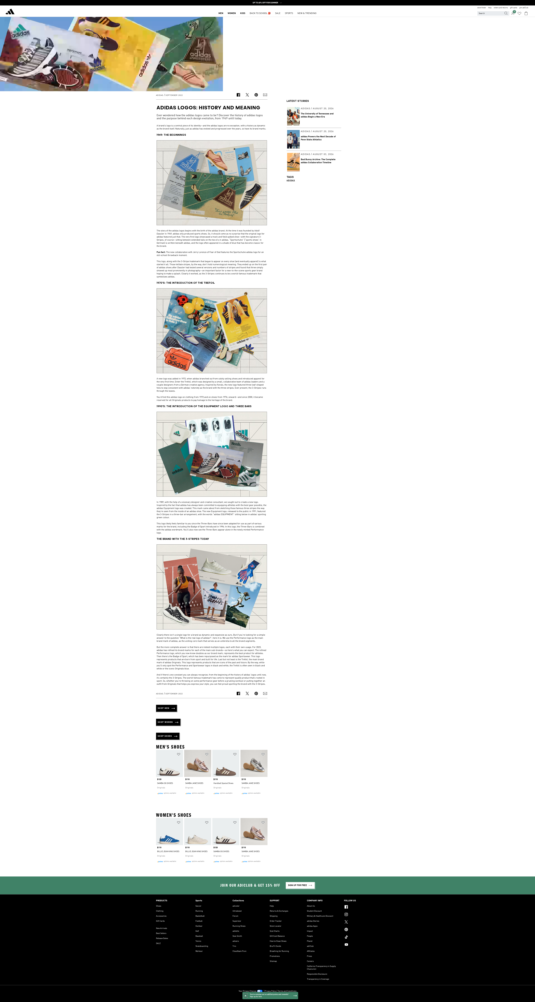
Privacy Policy (270, 991)
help (490, 8)
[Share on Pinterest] (256, 95)
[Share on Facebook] (238, 95)
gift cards (513, 8)
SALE (277, 13)
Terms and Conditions (287, 991)
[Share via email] (265, 95)
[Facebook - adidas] (361, 907)
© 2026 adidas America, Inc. (267, 998)
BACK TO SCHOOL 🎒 (260, 13)
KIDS (242, 13)
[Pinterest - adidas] (361, 930)
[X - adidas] (361, 922)
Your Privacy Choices (247, 991)
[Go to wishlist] (519, 13)
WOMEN (232, 13)
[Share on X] (247, 95)
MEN (220, 13)
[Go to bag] (526, 13)
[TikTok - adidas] (361, 937)
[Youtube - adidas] (361, 945)
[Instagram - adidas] (361, 915)
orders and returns (501, 8)
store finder (481, 8)
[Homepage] (10, 12)
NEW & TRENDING (306, 13)
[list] (212, 776)
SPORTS (289, 13)
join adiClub (523, 8)
